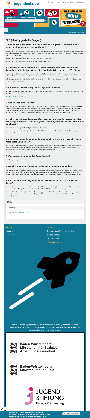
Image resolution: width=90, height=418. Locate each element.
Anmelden (72, 32)
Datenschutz (74, 2)
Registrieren (81, 32)
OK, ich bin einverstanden (71, 414)
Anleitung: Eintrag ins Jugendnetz (15, 96)
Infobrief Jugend (55, 2)
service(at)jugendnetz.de (13, 196)
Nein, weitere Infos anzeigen (37, 416)
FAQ (48, 2)
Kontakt (81, 2)
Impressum (65, 2)
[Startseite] (8, 4)
